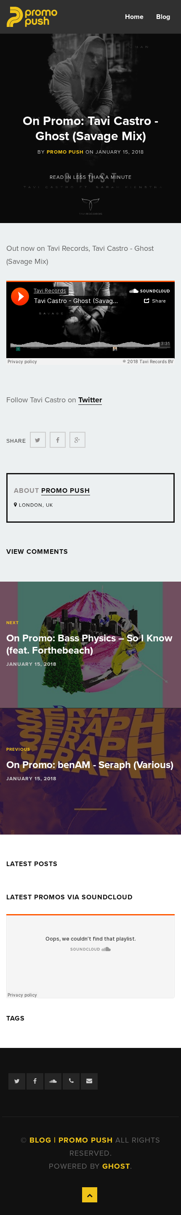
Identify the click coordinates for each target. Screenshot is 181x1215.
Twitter (90, 399)
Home (134, 17)
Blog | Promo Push (72, 1140)
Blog (163, 17)
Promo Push (65, 152)
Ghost (116, 1166)
